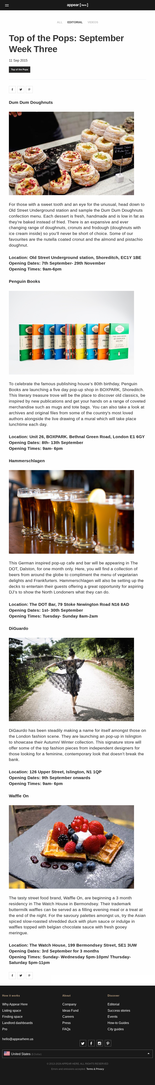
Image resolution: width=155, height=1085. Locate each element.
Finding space (12, 1016)
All (60, 22)
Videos (93, 22)
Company (69, 1004)
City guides (116, 1029)
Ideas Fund (70, 1010)
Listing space (11, 1010)
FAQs (66, 1029)
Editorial (75, 22)
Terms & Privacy (95, 1069)
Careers (68, 1016)
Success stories (119, 1010)
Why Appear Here (15, 1004)
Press (66, 1023)
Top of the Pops (19, 69)
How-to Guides (118, 1023)
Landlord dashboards (17, 1023)
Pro (4, 1029)
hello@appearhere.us (17, 1039)
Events (112, 1016)
